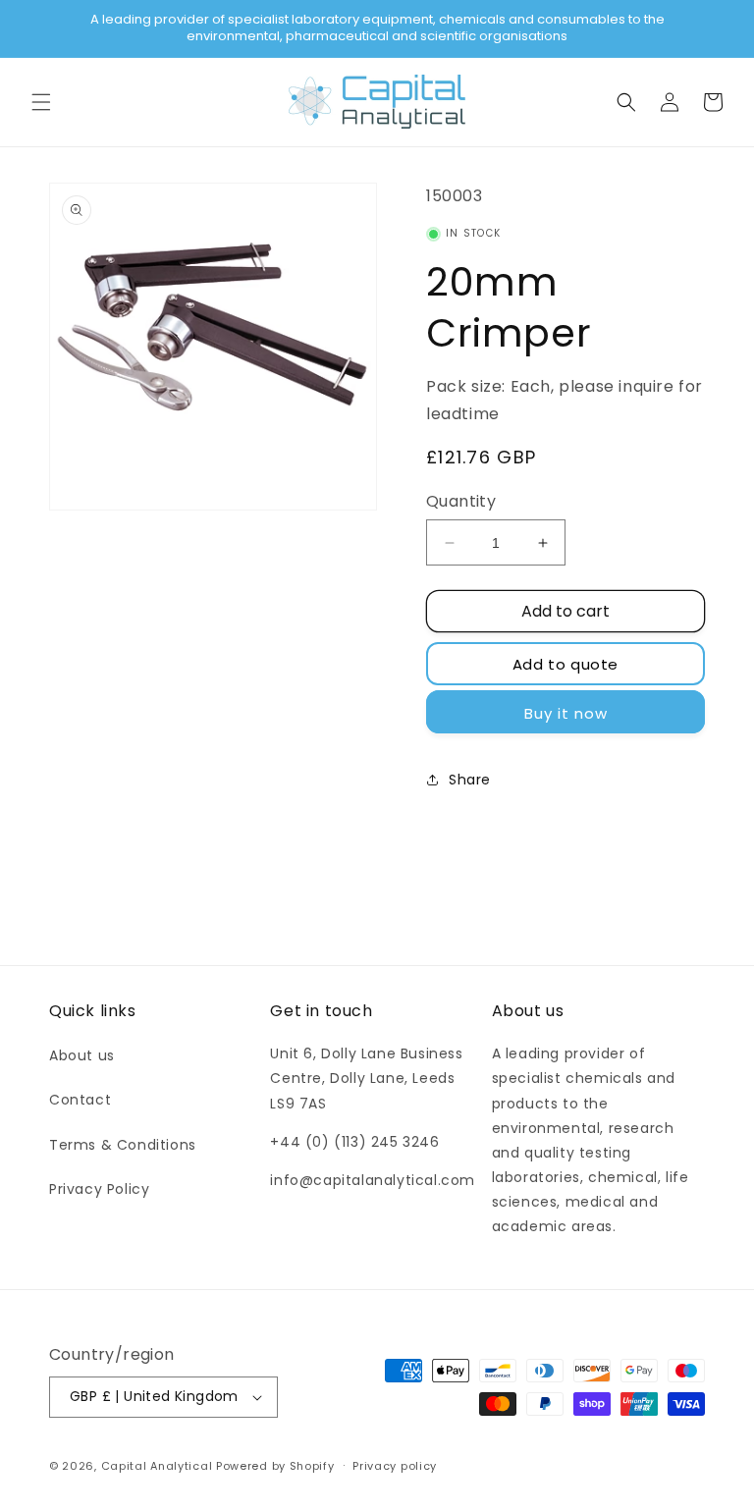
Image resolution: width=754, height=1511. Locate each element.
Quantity (461, 501)
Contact (80, 1099)
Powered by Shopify (275, 1466)
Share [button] (470, 779)
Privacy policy (394, 1466)
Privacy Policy (99, 1189)
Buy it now (566, 713)
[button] (41, 102)
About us (82, 1055)
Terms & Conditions (122, 1145)
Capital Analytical (157, 1466)
